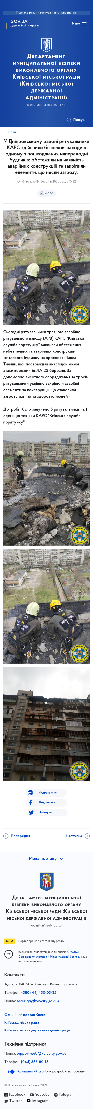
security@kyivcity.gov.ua (38, 1001)
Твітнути (46, 812)
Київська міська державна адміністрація (37, 1030)
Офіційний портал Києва (24, 1015)
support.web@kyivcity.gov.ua (41, 1054)
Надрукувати (47, 792)
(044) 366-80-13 (34, 1062)
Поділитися (47, 802)
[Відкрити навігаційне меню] (84, 24)
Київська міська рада (21, 1023)
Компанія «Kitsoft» (32, 1072)
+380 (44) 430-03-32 (38, 993)
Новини (13, 132)
